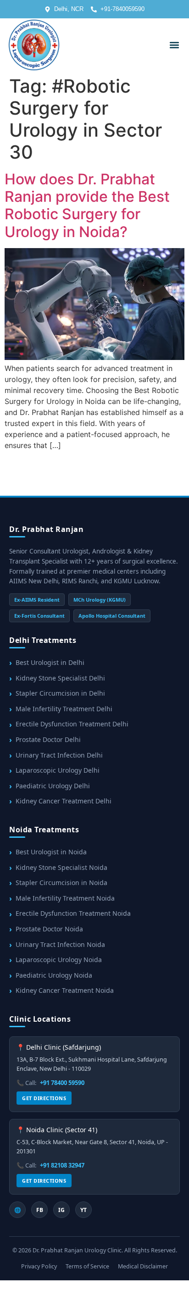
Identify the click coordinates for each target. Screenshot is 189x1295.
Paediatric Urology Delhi (53, 785)
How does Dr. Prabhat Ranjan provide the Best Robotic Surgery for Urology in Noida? (87, 205)
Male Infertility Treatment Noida (65, 898)
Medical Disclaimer (143, 1266)
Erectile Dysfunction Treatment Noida (73, 913)
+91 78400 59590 (62, 1083)
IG (61, 1210)
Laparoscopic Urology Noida (59, 959)
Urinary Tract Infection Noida (60, 944)
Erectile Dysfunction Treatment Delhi (72, 723)
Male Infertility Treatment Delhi (64, 708)
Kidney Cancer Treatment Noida (65, 990)
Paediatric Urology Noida (54, 975)
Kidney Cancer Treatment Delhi (63, 801)
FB (39, 1210)
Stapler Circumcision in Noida (61, 882)
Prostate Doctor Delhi (48, 739)
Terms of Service (87, 1266)
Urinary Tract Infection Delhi (59, 755)
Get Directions (44, 1098)
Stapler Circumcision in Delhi (60, 693)
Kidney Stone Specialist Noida (61, 867)
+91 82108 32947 (62, 1165)
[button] (174, 44)
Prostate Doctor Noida (49, 928)
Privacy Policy (39, 1266)
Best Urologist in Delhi (50, 662)
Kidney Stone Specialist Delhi (60, 678)
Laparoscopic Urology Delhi (58, 770)
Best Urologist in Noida (51, 851)
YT (83, 1210)
